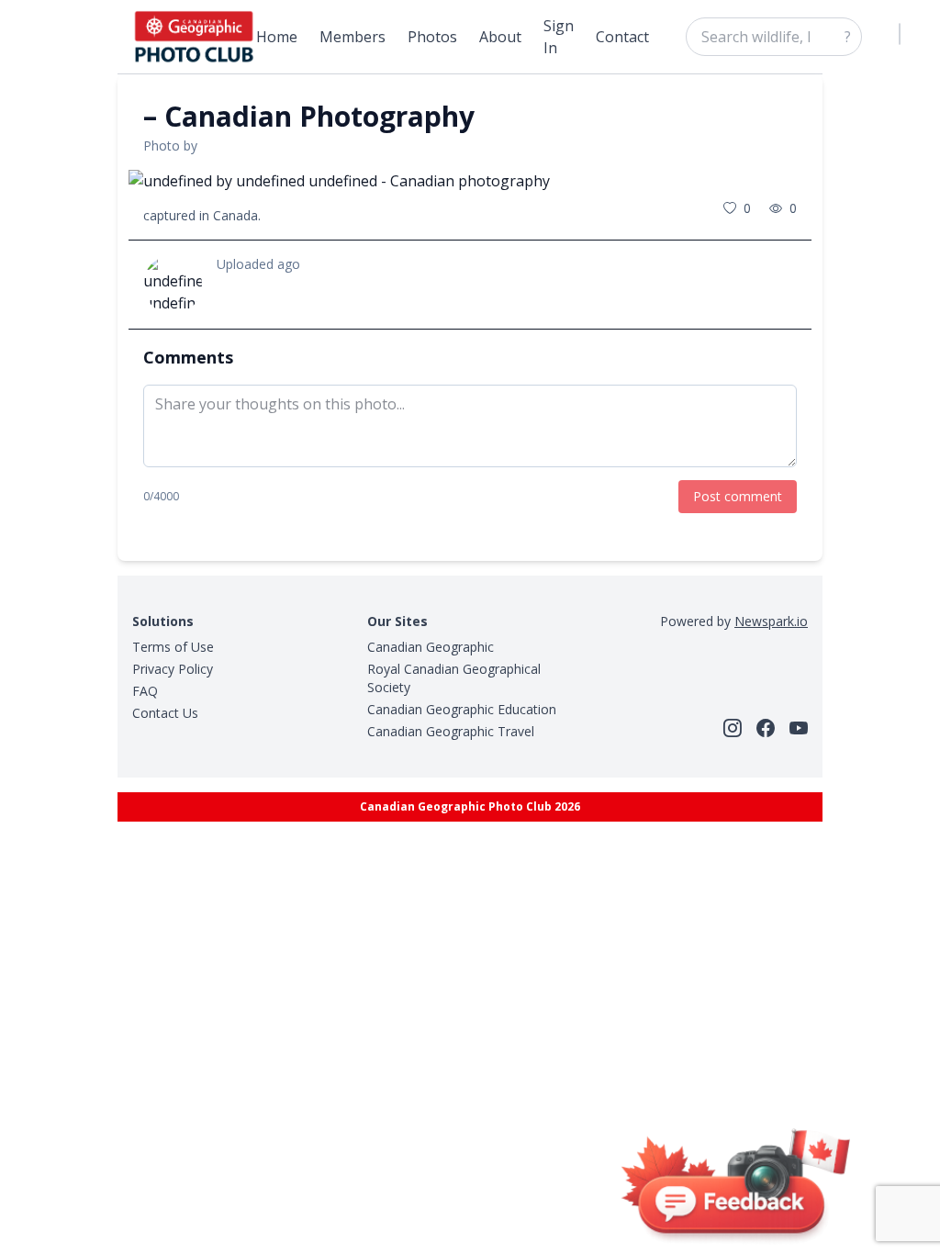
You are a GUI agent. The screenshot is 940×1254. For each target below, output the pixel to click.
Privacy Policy (172, 668)
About (500, 37)
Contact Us (165, 713)
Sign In (558, 37)
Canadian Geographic (430, 646)
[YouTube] (798, 728)
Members (352, 37)
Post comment (737, 496)
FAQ (145, 691)
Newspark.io (771, 621)
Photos (432, 37)
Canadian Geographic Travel (450, 731)
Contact (622, 37)
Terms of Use (173, 646)
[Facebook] (765, 728)
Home (276, 37)
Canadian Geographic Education (461, 709)
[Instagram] (732, 728)
